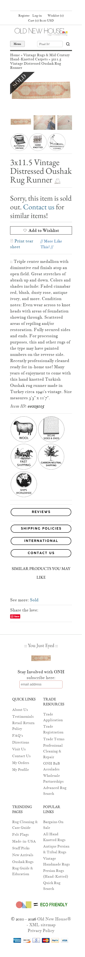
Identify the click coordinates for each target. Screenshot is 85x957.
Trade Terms (53, 739)
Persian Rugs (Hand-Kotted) (55, 874)
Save (16, 616)
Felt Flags (20, 834)
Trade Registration (53, 729)
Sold (34, 600)
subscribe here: (41, 677)
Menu (17, 44)
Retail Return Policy (23, 726)
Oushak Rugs (22, 862)
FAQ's (17, 735)
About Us (20, 710)
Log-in (37, 15)
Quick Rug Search (51, 886)
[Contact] (41, 554)
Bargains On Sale (53, 825)
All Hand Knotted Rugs (54, 837)
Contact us (38, 207)
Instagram (48, 6)
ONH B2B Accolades (51, 766)
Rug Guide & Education (22, 871)
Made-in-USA (24, 841)
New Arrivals (22, 855)
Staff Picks (21, 848)
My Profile (20, 770)
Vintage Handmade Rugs (56, 861)
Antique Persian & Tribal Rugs (56, 849)
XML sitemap (42, 924)
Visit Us (19, 749)
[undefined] (41, 92)
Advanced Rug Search (54, 791)
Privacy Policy (41, 930)
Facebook (32, 6)
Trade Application (53, 717)
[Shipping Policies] (41, 529)
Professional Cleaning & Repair (53, 751)
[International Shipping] (41, 542)
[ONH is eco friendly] (41, 909)
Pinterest (40, 6)
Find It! (44, 44)
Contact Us (21, 756)
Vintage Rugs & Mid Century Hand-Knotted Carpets (40, 57)
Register (24, 15)
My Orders (20, 763)
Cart (41, 20)
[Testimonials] (41, 516)
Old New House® (54, 919)
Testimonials (23, 716)
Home (15, 55)
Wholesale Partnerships (53, 778)
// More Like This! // (51, 244)
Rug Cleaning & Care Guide (25, 825)
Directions (20, 742)
